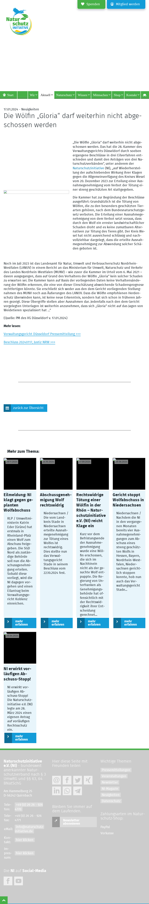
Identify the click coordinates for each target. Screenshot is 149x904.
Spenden (93, 4)
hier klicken (24, 840)
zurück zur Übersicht (28, 408)
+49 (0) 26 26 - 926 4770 (29, 807)
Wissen (82, 95)
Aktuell (45, 95)
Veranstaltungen (114, 776)
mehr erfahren (21, 623)
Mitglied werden (128, 4)
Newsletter (110, 782)
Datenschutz (111, 801)
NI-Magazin (110, 789)
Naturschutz (64, 95)
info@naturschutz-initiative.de (29, 829)
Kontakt (131, 95)
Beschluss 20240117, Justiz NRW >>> (29, 342)
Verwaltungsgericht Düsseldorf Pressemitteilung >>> (42, 334)
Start (10, 95)
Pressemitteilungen (116, 770)
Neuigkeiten (111, 795)
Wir (32, 95)
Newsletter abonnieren (71, 822)
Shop (117, 95)
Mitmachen (100, 95)
